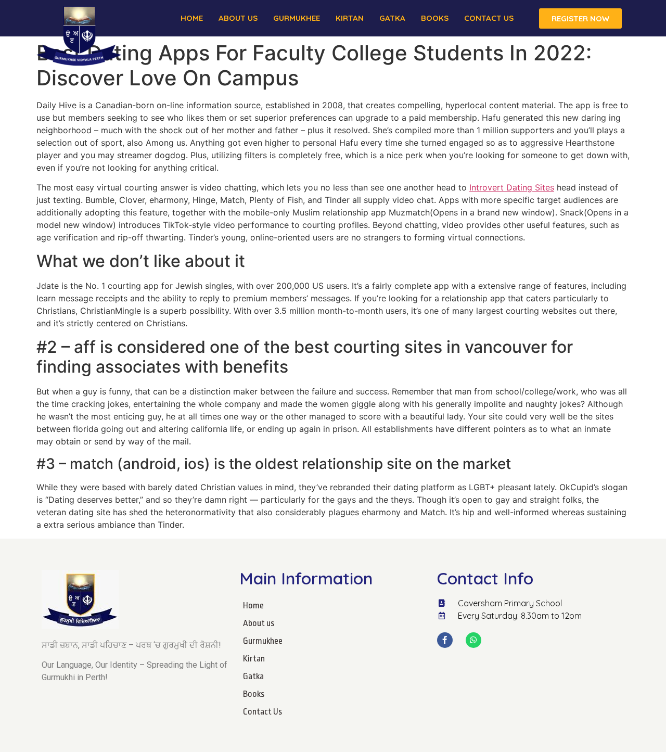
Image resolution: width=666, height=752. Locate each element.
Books (435, 18)
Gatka (392, 18)
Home (192, 18)
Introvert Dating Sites (511, 187)
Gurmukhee (296, 18)
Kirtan (350, 18)
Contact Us (489, 18)
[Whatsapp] (473, 640)
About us (238, 18)
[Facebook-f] (445, 640)
